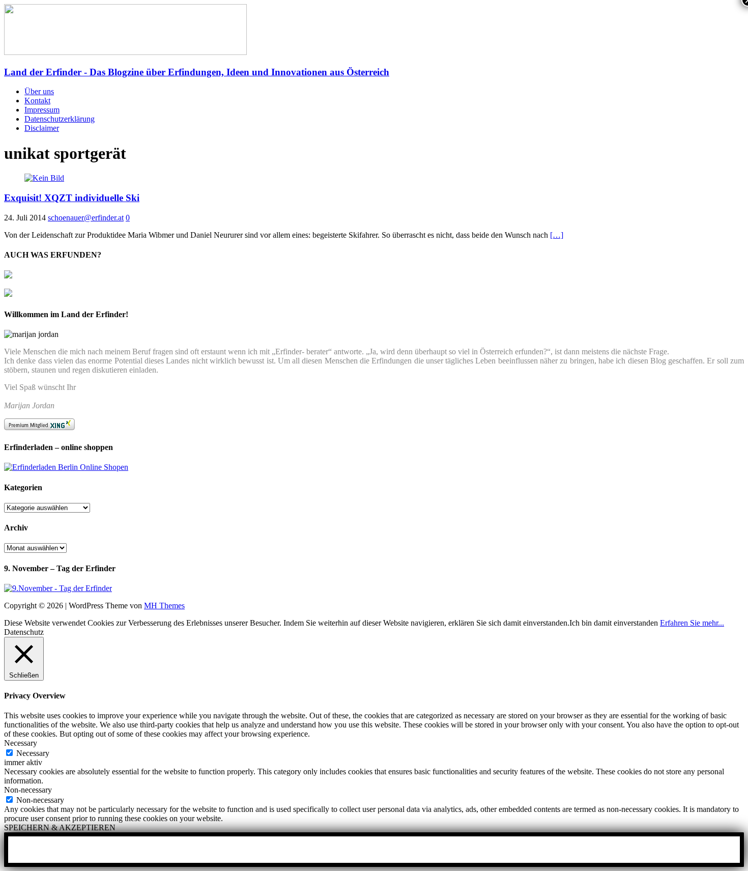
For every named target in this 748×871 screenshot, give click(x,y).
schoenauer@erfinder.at (86, 217)
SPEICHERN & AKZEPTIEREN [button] (60, 827)
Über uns (39, 91)
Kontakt (37, 100)
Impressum (42, 109)
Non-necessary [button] (28, 789)
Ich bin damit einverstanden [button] (613, 623)
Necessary (32, 753)
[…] (556, 235)
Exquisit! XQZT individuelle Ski (71, 197)
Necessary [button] (20, 743)
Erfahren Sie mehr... (692, 623)
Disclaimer (41, 128)
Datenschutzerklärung (59, 119)
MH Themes (164, 605)
